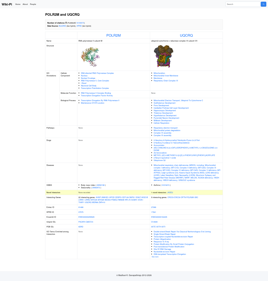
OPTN (183, 197)
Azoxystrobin (159, 145)
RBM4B (121, 199)
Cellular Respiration (161, 123)
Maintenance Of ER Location (92, 103)
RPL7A (128, 199)
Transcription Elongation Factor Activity (97, 95)
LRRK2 (87, 199)
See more (155, 257)
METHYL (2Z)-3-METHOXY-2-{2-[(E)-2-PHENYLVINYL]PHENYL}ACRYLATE (184, 155)
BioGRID (62, 26)
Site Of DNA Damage (162, 249)
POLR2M (113, 35)
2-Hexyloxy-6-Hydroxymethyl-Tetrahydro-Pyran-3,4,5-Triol (177, 140)
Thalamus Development (163, 113)
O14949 (154, 221)
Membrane (158, 78)
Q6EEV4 (89, 221)
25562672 (96, 187)
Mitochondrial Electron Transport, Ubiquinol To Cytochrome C (178, 100)
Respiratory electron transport (166, 127)
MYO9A (101, 199)
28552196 (101, 185)
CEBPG (118, 197)
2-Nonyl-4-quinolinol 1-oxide (165, 157)
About (25, 4)
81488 (80, 207)
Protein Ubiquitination (162, 239)
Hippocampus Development (165, 110)
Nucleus (84, 75)
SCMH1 (134, 199)
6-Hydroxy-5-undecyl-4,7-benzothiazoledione (171, 142)
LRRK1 (81, 199)
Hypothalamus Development (165, 115)
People (33, 4)
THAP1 (81, 202)
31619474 (165, 185)
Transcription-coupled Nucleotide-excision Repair (173, 236)
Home (17, 4)
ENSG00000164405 (159, 217)
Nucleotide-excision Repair (164, 251)
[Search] (263, 4)
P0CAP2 (81, 221)
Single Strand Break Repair (165, 234)
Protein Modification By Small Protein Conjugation (174, 244)
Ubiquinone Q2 (160, 160)
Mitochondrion (159, 73)
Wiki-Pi (7, 4)
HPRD (79, 26)
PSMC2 (114, 199)
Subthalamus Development (164, 103)
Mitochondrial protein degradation (167, 130)
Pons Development (161, 105)
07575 (80, 212)
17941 (153, 212)
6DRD (80, 226)
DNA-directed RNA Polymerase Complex (97, 73)
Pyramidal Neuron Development (166, 118)
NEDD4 (108, 199)
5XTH (158, 226)
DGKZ (138, 197)
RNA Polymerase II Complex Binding (96, 93)
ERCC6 (171, 197)
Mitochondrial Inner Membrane (166, 75)
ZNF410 (102, 202)
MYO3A (94, 199)
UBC (196, 197)
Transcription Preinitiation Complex (95, 88)
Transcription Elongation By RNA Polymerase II (100, 100)
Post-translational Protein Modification (169, 246)
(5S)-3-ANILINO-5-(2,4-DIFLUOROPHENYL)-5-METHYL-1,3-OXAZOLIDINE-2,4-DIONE (186, 149)
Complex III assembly (162, 132)
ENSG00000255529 (86, 217)
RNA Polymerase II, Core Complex (95, 80)
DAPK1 (132, 197)
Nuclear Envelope (88, 78)
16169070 (80, 23)
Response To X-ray (161, 241)
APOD (111, 197)
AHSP (98, 197)
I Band (83, 83)
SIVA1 (140, 199)
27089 (153, 207)
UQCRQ (186, 35)
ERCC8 (177, 197)
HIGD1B (144, 197)
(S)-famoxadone (160, 152)
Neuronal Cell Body (88, 85)
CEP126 (125, 197)
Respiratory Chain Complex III (166, 80)
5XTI (163, 226)
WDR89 (95, 202)
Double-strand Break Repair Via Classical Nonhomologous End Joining (182, 231)
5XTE (153, 226)
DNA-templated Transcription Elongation (170, 254)
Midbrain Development (163, 120)
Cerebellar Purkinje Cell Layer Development (171, 108)
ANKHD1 (105, 197)
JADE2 (170, 192)
